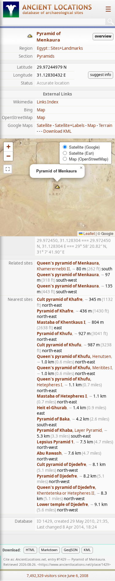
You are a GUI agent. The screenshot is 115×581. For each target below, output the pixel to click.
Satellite (44, 125)
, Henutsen (74, 356)
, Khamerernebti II (68, 266)
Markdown (49, 550)
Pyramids (45, 56)
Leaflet (88, 233)
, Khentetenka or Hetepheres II (66, 490)
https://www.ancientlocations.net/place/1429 (74, 564)
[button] (57, 187)
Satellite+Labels (69, 125)
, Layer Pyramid (69, 430)
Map (41, 110)
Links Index (47, 102)
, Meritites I (74, 367)
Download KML (57, 131)
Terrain (105, 125)
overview (103, 36)
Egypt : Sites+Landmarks (60, 48)
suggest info (100, 74)
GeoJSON (71, 550)
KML (87, 550)
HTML (30, 550)
